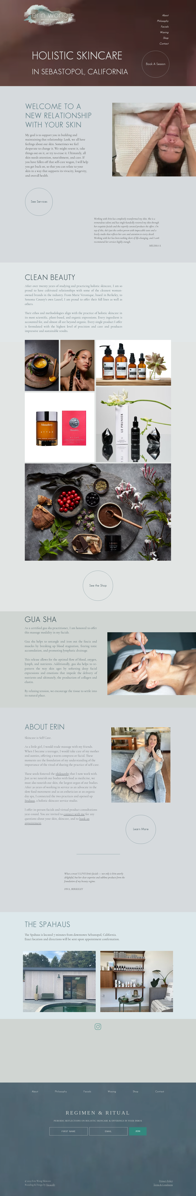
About (165, 15)
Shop (165, 38)
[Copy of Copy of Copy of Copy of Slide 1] (158, 249)
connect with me (74, 814)
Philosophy (162, 21)
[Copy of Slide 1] (147, 249)
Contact (163, 44)
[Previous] (90, 232)
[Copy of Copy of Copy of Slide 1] (98, 898)
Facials (164, 27)
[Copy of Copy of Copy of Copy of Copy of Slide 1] (162, 249)
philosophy (62, 774)
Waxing (164, 32)
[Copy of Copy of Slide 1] (151, 249)
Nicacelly (50, 1142)
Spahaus (30, 801)
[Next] (148, 881)
